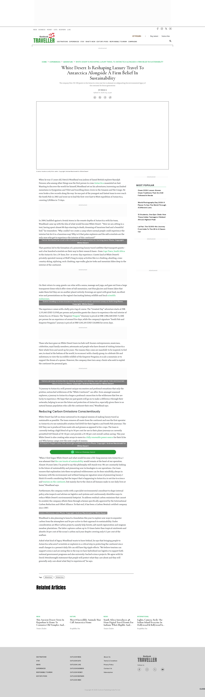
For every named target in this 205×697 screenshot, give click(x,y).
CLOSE (202, 689)
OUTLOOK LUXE (75, 665)
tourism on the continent (54, 482)
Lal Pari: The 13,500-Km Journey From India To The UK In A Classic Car (151, 229)
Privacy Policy (108, 665)
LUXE (69, 30)
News (106, 616)
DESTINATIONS (41, 657)
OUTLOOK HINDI (75, 680)
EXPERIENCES (41, 668)
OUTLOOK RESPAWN (77, 676)
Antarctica (99, 183)
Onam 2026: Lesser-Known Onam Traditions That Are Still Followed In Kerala (150, 193)
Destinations (62, 42)
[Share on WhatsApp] (95, 97)
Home (44, 62)
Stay (82, 42)
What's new (90, 42)
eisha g (104, 90)
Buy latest (154, 36)
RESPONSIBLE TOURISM (44, 672)
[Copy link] (110, 97)
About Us (107, 657)
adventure (48, 577)
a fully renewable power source (99, 437)
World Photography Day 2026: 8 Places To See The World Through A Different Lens (152, 205)
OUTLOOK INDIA (75, 657)
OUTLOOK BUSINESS (77, 668)
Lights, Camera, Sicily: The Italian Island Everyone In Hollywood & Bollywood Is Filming (150, 623)
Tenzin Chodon (41, 628)
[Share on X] (100, 97)
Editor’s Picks (102, 42)
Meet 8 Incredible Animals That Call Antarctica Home (85, 621)
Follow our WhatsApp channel (85, 452)
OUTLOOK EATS (75, 661)
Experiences (74, 42)
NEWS (38, 665)
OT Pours (136, 36)
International (143, 616)
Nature (73, 616)
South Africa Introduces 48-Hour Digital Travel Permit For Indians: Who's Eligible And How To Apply (118, 623)
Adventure (68, 62)
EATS (55, 30)
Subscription (108, 672)
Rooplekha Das (75, 628)
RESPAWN (62, 30)
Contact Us (108, 668)
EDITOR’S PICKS (41, 676)
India (38, 616)
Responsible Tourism (118, 42)
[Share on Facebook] (105, 97)
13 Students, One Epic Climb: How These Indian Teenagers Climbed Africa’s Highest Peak (152, 217)
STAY (38, 661)
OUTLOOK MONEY (76, 672)
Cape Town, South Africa (114, 251)
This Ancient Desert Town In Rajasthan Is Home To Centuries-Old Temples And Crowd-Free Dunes (50, 623)
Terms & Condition (110, 661)
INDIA (35, 30)
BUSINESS (42, 30)
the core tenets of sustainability (69, 461)
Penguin (76, 316)
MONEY (49, 30)
